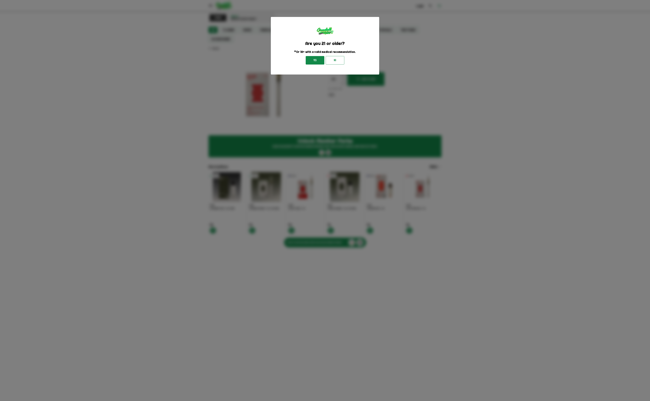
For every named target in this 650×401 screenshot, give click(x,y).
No (335, 60)
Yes (315, 60)
